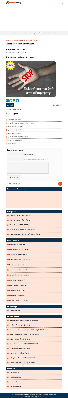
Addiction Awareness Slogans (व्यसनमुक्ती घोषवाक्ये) (28, 33)
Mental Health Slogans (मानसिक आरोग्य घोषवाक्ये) (24, 344)
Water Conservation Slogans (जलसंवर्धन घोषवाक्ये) (24, 334)
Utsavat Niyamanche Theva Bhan (19, 275)
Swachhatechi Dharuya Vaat (17, 265)
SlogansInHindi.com (16, 382)
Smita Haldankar (15, 109)
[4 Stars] (57, 105)
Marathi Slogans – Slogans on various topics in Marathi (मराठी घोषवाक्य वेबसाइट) (39, 394)
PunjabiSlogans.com (16, 377)
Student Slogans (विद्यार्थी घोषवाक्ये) (20, 348)
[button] (60, 184)
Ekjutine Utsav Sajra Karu (17, 290)
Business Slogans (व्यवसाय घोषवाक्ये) (20, 215)
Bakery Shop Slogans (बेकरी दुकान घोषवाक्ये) (22, 358)
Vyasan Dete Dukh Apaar (14, 133)
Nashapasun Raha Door (14, 120)
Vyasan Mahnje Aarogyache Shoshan (18, 137)
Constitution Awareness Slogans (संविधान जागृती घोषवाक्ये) (27, 330)
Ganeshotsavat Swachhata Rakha (19, 270)
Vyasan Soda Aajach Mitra (15, 130)
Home (13, 33)
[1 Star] (53, 105)
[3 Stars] (56, 105)
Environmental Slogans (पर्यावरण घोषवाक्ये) (22, 230)
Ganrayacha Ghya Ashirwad (17, 244)
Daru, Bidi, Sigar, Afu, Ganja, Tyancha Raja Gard (21, 123)
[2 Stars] (55, 105)
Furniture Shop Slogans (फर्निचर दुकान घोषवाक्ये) (23, 325)
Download (10, 105)
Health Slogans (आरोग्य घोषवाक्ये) (19, 225)
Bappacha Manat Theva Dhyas (18, 301)
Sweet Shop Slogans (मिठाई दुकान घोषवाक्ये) (22, 363)
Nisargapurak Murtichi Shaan (18, 254)
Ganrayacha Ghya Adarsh (17, 295)
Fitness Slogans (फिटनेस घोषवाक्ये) (20, 339)
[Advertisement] (34, 18)
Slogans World (14, 372)
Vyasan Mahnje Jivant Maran (15, 127)
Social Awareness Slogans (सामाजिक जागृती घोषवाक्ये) (25, 234)
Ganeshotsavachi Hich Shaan (18, 285)
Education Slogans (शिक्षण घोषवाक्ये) (20, 220)
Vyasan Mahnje (12, 144)
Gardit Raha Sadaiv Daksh (17, 280)
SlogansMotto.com (15, 386)
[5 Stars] (59, 105)
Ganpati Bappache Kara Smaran (18, 249)
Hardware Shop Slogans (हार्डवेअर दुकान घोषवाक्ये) (24, 320)
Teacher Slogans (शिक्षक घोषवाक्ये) (20, 353)
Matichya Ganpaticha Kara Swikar (19, 260)
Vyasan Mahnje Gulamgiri (15, 140)
